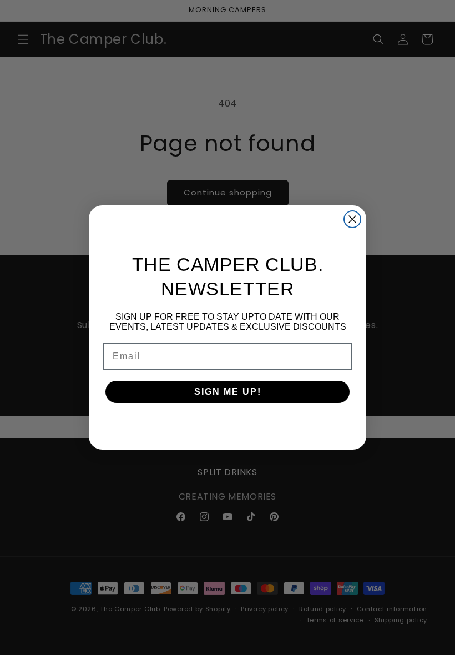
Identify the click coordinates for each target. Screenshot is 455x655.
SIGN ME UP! (227, 391)
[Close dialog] (352, 219)
